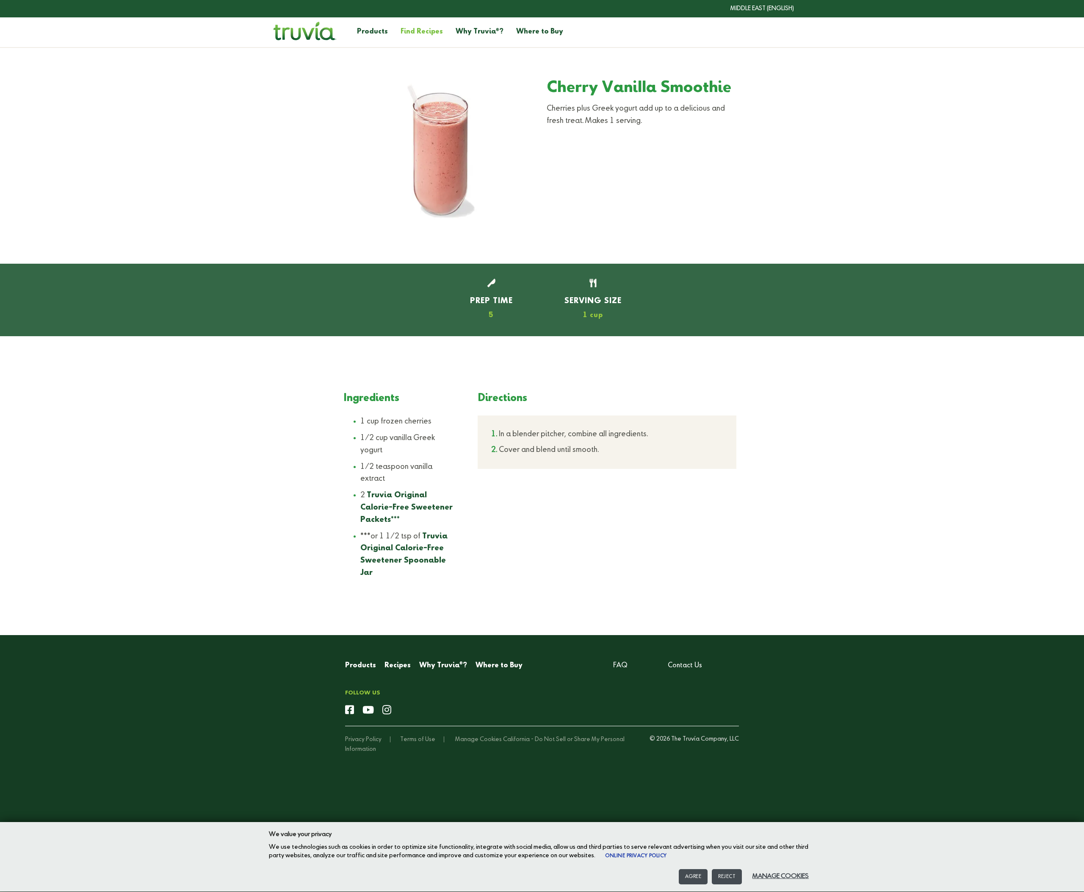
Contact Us (685, 665)
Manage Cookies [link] (478, 739)
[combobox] (756, 8)
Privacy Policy (363, 739)
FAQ (620, 665)
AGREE (693, 876)
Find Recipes (422, 31)
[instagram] (386, 710)
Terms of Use (417, 739)
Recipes (397, 665)
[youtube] (368, 710)
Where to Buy (539, 31)
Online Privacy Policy (636, 856)
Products (372, 31)
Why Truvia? (479, 31)
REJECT (727, 876)
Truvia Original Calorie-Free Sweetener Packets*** (406, 507)
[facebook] (349, 710)
